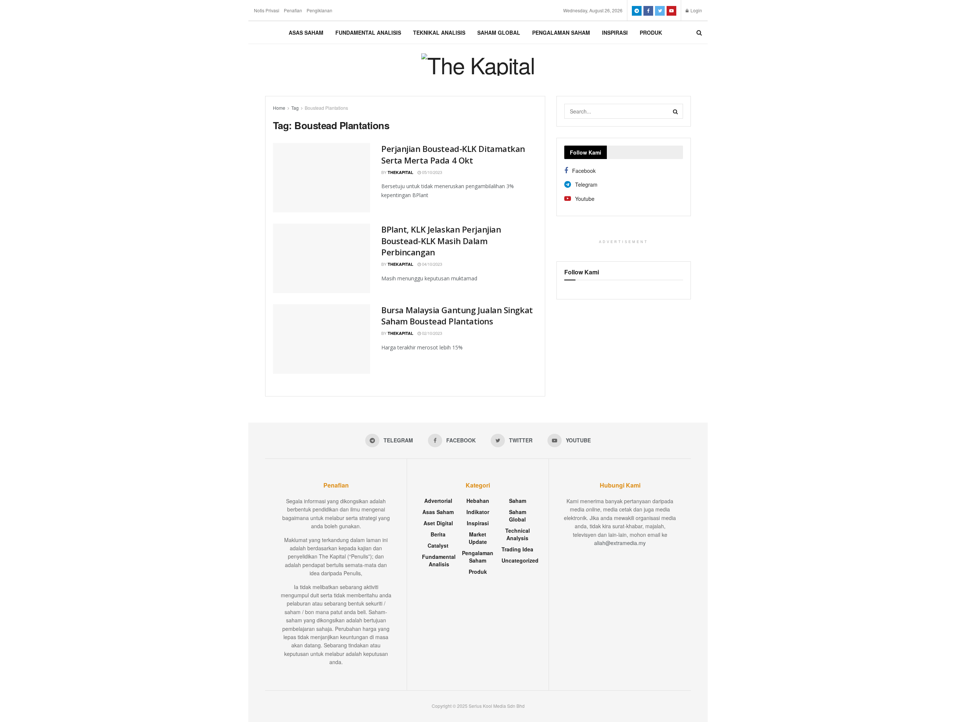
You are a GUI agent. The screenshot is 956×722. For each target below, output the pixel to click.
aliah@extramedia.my (620, 543)
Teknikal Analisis (439, 32)
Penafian (293, 10)
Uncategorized (520, 560)
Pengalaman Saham (561, 32)
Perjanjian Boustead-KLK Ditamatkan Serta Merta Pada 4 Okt (453, 154)
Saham (517, 500)
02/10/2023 (431, 333)
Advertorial (438, 500)
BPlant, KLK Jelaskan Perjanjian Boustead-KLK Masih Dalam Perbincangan (441, 241)
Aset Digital (438, 523)
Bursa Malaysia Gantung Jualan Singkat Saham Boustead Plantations (457, 315)
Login (695, 10)
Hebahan (477, 500)
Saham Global (498, 32)
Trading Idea (517, 549)
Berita (438, 534)
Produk (651, 32)
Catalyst (438, 545)
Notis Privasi (266, 10)
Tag (295, 108)
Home (279, 108)
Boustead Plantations (326, 108)
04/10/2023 (431, 264)
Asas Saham (306, 32)
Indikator (477, 512)
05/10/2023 (431, 172)
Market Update (478, 537)
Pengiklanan (319, 10)
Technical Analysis (517, 534)
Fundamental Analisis (368, 32)
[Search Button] (675, 111)
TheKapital (400, 172)
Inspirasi (615, 32)
